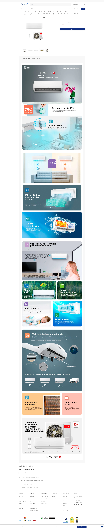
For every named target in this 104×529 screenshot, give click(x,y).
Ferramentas (20, 503)
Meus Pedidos (65, 498)
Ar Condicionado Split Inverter (33, 11)
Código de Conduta (33, 506)
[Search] (69, 4)
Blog (30, 501)
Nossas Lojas (32, 498)
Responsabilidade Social (33, 508)
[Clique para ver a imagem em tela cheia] (35, 32)
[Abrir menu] (19, 4)
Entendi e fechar (81, 526)
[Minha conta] (80, 4)
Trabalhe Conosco (32, 503)
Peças (61, 8)
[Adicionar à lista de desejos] (46, 17)
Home (21, 11)
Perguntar (27, 472)
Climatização (76, 8)
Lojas (83, 8)
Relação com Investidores (34, 510)
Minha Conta (65, 496)
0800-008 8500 (78, 500)
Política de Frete (43, 501)
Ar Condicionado (22, 8)
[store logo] (24, 4)
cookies (49, 526)
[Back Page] (20, 11)
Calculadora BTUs (66, 510)
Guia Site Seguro (32, 505)
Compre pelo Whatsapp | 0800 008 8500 (53, 0)
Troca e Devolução (44, 503)
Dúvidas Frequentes (55, 498)
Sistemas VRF (21, 508)
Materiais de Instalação (52, 8)
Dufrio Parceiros (64, 0)
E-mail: (62, 24)
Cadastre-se (65, 503)
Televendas (54, 496)
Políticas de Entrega (44, 498)
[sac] (82, 4)
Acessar (64, 505)
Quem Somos (32, 496)
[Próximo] (50, 50)
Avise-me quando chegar (67, 22)
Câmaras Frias (68, 8)
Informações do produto (25, 58)
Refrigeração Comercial (41, 8)
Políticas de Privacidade (44, 496)
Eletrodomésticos (31, 8)
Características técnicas (36, 58)
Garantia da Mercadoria (44, 505)
